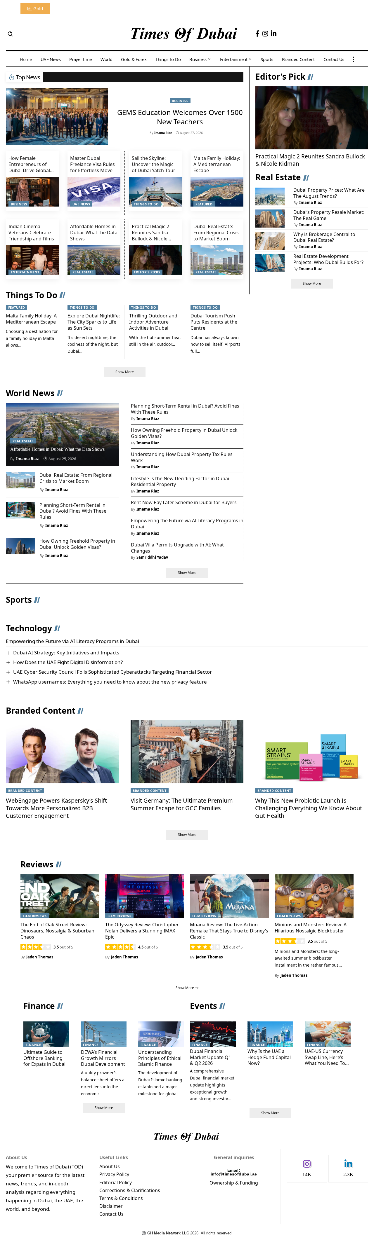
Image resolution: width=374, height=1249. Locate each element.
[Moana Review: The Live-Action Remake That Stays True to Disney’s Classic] (229, 896)
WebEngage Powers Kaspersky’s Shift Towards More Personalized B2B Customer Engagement (56, 808)
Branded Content (40, 710)
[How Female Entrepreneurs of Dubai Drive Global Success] (32, 192)
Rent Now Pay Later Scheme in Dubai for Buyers (184, 502)
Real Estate (83, 272)
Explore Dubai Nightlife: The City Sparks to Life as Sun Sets (93, 321)
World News (30, 393)
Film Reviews (35, 915)
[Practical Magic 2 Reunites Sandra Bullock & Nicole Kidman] (155, 260)
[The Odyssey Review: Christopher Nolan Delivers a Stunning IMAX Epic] (144, 896)
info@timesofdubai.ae (234, 1174)
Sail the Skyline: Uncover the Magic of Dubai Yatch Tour (153, 164)
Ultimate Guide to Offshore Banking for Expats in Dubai (44, 1058)
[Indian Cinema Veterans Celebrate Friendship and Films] (32, 260)
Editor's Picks (147, 272)
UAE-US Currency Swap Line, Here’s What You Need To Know (325, 1060)
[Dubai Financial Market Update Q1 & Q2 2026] (213, 1034)
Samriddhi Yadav (152, 557)
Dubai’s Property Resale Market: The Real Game (328, 215)
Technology (29, 628)
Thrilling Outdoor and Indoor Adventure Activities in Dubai (153, 321)
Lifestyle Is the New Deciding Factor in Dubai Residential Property (180, 481)
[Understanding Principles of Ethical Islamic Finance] (161, 1034)
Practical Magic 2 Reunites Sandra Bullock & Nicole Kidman (150, 235)
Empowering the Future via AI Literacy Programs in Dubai (187, 523)
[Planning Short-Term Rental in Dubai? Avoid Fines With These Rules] (20, 510)
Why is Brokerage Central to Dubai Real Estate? (324, 237)
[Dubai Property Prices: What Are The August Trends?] (270, 197)
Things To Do (146, 204)
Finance (39, 1006)
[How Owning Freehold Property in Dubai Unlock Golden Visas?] (20, 546)
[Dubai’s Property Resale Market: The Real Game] (270, 218)
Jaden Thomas (39, 957)
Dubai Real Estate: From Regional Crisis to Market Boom (216, 232)
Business (180, 101)
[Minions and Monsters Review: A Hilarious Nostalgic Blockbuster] (314, 896)
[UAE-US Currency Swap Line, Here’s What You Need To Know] (328, 1034)
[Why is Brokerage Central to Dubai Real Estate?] (270, 241)
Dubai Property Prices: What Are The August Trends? (329, 193)
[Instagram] (265, 33)
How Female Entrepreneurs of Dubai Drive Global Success (29, 167)
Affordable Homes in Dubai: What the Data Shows (93, 232)
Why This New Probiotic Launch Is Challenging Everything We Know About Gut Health (308, 808)
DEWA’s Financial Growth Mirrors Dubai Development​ (103, 1058)
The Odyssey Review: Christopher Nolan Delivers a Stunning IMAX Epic (142, 930)
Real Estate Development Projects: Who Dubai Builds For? (328, 259)
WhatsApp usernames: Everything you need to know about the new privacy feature (110, 681)
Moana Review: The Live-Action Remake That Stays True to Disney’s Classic (229, 930)
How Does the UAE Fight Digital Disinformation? (68, 662)
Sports (19, 599)
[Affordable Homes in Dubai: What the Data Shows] (93, 260)
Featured (203, 204)
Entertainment (25, 272)
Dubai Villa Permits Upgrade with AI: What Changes (177, 547)
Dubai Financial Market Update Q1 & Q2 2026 (210, 1057)
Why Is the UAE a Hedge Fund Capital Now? (269, 1057)
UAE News (81, 204)
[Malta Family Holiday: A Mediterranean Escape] (217, 192)
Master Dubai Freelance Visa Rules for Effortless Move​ (92, 164)
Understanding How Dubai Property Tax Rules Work (182, 457)
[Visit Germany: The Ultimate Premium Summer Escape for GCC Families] (187, 752)
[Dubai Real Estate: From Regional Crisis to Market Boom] (217, 260)
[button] (10, 34)
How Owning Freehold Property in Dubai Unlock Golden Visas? (77, 544)
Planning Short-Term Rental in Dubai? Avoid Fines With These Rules (72, 511)
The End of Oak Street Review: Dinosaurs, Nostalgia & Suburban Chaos (57, 930)
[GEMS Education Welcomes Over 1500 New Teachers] (57, 116)
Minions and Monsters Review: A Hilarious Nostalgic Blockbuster (311, 927)
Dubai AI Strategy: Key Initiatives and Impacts (66, 652)
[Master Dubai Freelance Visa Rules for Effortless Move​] (93, 192)
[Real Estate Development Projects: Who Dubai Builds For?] (270, 263)
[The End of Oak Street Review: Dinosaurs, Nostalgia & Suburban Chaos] (59, 896)
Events (203, 1006)
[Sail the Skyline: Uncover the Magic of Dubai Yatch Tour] (155, 192)
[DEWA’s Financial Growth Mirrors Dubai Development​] (104, 1034)
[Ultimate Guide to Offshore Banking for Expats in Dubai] (46, 1034)
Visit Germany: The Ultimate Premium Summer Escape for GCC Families (182, 804)
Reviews (36, 864)
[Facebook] (257, 33)
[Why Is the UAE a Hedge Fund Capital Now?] (270, 1034)
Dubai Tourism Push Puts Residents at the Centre (214, 321)
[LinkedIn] (273, 33)
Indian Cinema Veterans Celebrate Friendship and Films (31, 232)
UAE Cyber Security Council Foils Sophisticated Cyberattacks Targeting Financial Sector (112, 671)
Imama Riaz (163, 133)
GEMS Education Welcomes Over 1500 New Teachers (180, 116)
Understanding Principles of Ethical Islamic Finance (159, 1058)
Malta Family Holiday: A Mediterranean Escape (216, 164)
